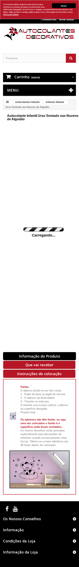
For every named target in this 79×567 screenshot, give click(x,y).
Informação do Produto (39, 356)
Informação (13, 529)
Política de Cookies (11, 14)
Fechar (64, 5)
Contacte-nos (49, 19)
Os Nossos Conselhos (22, 518)
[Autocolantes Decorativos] (39, 34)
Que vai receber (39, 364)
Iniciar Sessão (66, 19)
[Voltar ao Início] (7, 102)
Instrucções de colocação (39, 373)
